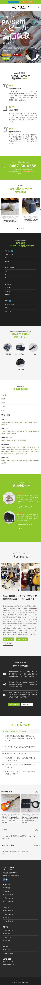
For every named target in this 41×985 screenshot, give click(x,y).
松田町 (25, 431)
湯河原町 (9, 433)
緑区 (21, 454)
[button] (38, 7)
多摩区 (29, 447)
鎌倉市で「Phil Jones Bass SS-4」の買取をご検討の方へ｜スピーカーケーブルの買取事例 (30, 819)
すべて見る (35, 792)
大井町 (3, 431)
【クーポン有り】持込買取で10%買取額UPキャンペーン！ (19, 836)
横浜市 (9, 449)
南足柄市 (36, 431)
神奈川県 (5, 415)
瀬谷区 (22, 451)
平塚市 (15, 422)
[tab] (20, 395)
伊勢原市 (4, 424)
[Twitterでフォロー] (6, 879)
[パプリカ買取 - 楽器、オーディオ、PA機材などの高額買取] (20, 7)
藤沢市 (10, 422)
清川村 (25, 461)
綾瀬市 (14, 461)
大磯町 (20, 422)
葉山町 (14, 440)
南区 (25, 454)
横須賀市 (24, 440)
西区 (9, 454)
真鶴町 (31, 431)
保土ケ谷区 (15, 454)
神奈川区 (33, 449)
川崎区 (9, 447)
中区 (5, 454)
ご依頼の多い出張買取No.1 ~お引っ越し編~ (15, 851)
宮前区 (34, 447)
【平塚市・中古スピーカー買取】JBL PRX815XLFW (30, 220)
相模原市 (31, 461)
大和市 (4, 463)
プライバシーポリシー (20, 980)
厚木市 (9, 461)
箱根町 (15, 433)
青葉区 (14, 449)
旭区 (18, 449)
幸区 (13, 447)
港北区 (13, 451)
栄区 (17, 451)
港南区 (7, 451)
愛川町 (3, 461)
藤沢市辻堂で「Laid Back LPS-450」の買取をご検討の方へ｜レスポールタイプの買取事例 (10, 819)
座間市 (37, 461)
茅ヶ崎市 (4, 422)
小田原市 (9, 431)
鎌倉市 (3, 440)
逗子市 (9, 440)
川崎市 (3, 447)
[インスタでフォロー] (4, 879)
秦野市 (36, 422)
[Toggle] (3, 731)
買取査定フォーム (27, 171)
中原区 (18, 447)
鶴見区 (33, 451)
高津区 (23, 447)
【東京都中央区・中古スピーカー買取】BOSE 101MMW (10, 221)
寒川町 (31, 422)
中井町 (20, 431)
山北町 (3, 433)
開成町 (15, 431)
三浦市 (19, 440)
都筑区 (27, 451)
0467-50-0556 (22, 166)
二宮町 (25, 422)
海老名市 (19, 461)
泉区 (22, 449)
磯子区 (27, 449)
